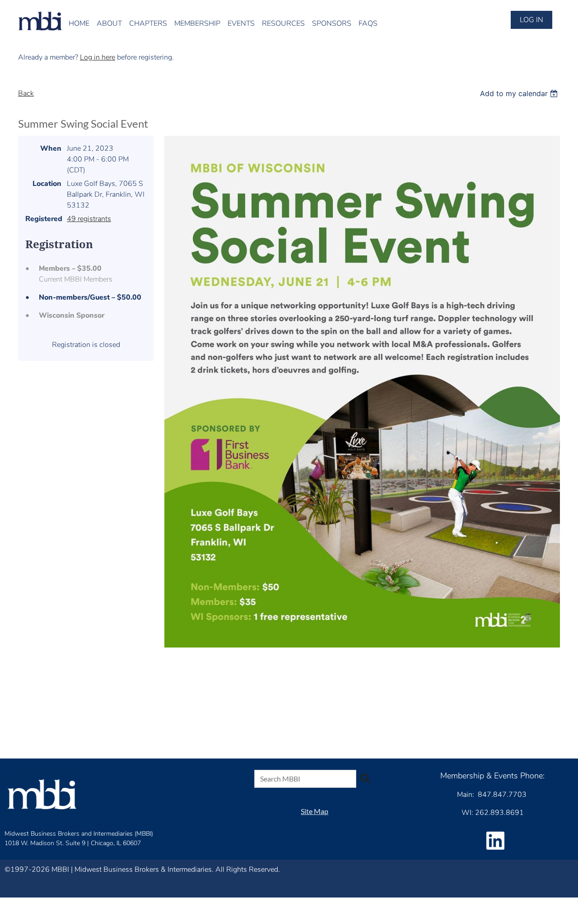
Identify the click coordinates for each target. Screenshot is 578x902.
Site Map (314, 811)
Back (26, 93)
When (50, 148)
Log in (531, 20)
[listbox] (520, 93)
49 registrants (89, 219)
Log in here (97, 57)
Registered (43, 219)
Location (47, 184)
